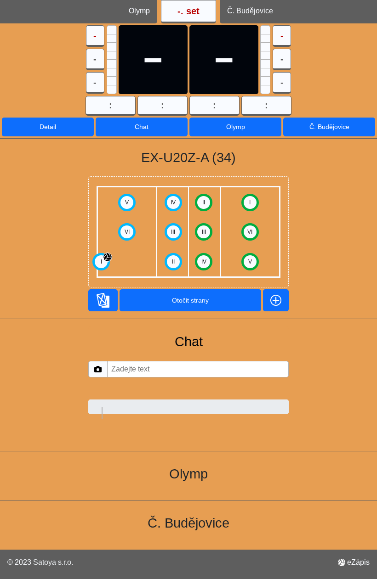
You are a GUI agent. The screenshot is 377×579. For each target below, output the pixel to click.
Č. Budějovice (329, 126)
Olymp (235, 126)
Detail (48, 126)
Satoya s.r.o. (53, 562)
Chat (142, 126)
